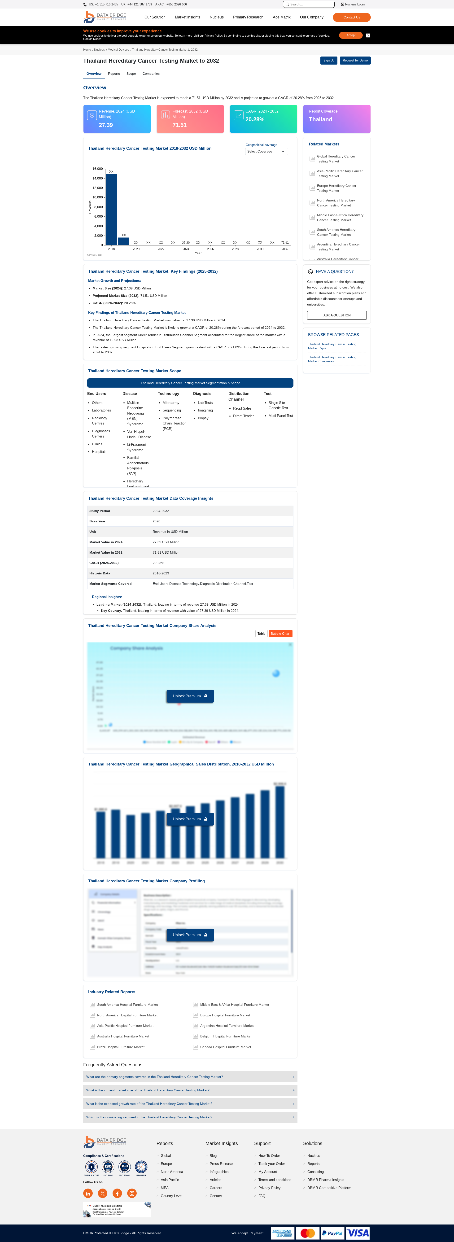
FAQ (262, 1196)
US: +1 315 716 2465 (103, 4)
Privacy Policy (269, 1188)
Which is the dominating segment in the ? (149, 1117)
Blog (213, 1156)
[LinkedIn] (88, 1193)
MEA (165, 1188)
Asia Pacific (170, 1180)
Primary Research (248, 17)
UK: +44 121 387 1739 (136, 4)
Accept (351, 35)
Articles (215, 1180)
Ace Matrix (282, 17)
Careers (216, 1188)
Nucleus (217, 17)
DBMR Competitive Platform (329, 1188)
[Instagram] (132, 1193)
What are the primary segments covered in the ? (154, 1077)
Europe (166, 1164)
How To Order (269, 1156)
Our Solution (155, 17)
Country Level (171, 1196)
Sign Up (328, 60)
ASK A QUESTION (337, 315)
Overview (94, 73)
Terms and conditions (274, 1180)
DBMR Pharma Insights (325, 1180)
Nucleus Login (355, 4)
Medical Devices (118, 49)
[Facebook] (117, 1193)
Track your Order (271, 1164)
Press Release (221, 1164)
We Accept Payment (248, 1233)
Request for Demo (355, 60)
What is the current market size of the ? (148, 1090)
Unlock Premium (187, 696)
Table (262, 633)
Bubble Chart (280, 633)
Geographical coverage (261, 145)
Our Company (311, 17)
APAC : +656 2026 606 (171, 4)
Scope (131, 73)
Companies (151, 73)
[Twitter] (102, 1193)
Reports (114, 73)
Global (166, 1156)
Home (87, 49)
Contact (216, 1196)
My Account (267, 1172)
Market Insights (187, 17)
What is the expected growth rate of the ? (149, 1104)
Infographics (219, 1172)
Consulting (315, 1172)
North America (172, 1172)
